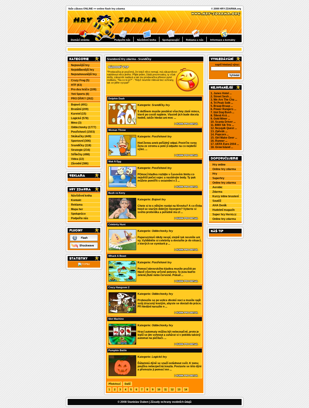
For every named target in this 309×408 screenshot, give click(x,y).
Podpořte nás (122, 39)
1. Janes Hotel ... (221, 93)
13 (179, 389)
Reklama (77, 204)
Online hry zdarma (224, 169)
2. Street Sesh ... (221, 96)
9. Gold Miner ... (220, 118)
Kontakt (76, 200)
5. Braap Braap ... (222, 106)
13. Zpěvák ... (219, 131)
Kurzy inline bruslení (225, 196)
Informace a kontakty (222, 39)
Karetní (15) (78, 113)
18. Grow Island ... (222, 147)
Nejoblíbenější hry (82, 69)
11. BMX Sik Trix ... (222, 125)
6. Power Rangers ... (223, 109)
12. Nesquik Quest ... (224, 128)
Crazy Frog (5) (80, 80)
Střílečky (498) (80, 154)
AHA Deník (219, 205)
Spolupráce (78, 213)
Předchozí (115, 383)
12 (172, 389)
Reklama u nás (194, 39)
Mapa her (77, 209)
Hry (214, 173)
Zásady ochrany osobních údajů (170, 401)
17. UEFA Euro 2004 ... (225, 144)
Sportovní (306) (81, 140)
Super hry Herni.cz (224, 214)
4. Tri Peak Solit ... (222, 102)
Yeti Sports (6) (80, 94)
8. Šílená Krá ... (220, 115)
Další (128, 383)
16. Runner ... (219, 140)
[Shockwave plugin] (84, 248)
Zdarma (217, 191)
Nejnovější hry (80, 65)
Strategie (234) (80, 149)
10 (158, 389)
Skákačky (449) (81, 136)
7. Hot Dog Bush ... (222, 112)
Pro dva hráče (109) (83, 89)
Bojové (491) (79, 104)
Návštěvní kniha (146, 39)
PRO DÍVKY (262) (82, 98)
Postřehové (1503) (83, 131)
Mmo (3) (76, 122)
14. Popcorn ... (220, 134)
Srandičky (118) (81, 145)
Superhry (218, 178)
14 (185, 389)
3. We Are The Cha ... (224, 99)
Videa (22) (77, 159)
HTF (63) (76, 84)
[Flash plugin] (84, 240)
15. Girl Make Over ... (224, 137)
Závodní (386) (79, 163)
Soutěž (216, 200)
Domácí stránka (80, 39)
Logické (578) (79, 118)
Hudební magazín (223, 209)
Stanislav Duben (137, 401)
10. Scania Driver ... (223, 121)
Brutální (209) (79, 109)
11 (165, 389)
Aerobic (217, 187)
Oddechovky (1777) (83, 127)
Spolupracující (170, 39)
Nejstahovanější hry (84, 74)
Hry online (219, 164)
